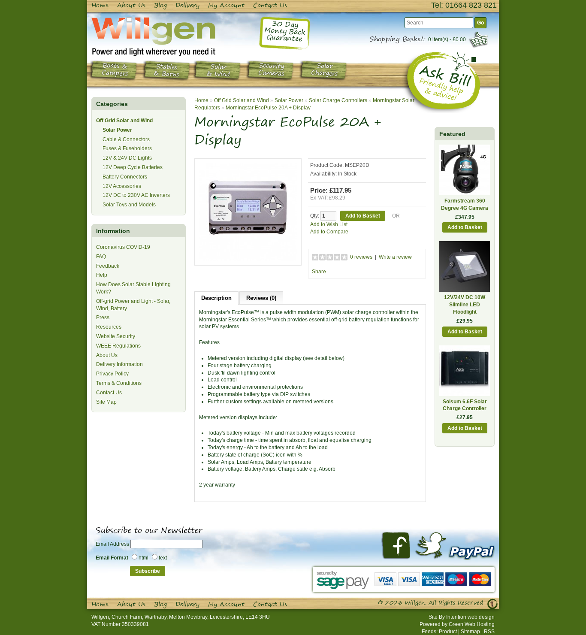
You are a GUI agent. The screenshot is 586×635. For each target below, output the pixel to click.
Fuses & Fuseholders (127, 148)
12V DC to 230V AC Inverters (136, 195)
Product (448, 632)
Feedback (107, 266)
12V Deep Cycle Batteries (133, 167)
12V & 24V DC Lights (127, 158)
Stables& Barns (166, 71)
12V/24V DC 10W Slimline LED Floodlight (464, 304)
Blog (160, 5)
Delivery (187, 5)
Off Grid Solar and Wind (124, 121)
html (143, 558)
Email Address (112, 544)
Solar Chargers (324, 70)
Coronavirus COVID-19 (123, 247)
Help (101, 275)
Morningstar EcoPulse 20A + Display (268, 108)
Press (102, 317)
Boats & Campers (115, 70)
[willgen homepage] (153, 36)
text (163, 558)
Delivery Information (119, 364)
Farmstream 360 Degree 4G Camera (464, 204)
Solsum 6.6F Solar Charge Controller (465, 405)
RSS (489, 632)
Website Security (115, 336)
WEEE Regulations (118, 346)
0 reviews (361, 257)
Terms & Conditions (119, 383)
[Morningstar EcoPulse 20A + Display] (248, 212)
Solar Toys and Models (129, 205)
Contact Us (270, 5)
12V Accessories (122, 186)
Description (216, 298)
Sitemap (470, 632)
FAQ (101, 257)
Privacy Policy (112, 374)
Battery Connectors (125, 177)
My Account (226, 5)
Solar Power (117, 130)
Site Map (106, 402)
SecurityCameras (271, 70)
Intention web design (470, 617)
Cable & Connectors (126, 139)
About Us (131, 5)
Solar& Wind (218, 70)
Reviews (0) (261, 298)
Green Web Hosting (472, 624)
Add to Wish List (328, 224)
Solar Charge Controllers (338, 100)
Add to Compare (329, 232)
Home (100, 5)
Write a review (395, 257)
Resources (108, 327)
